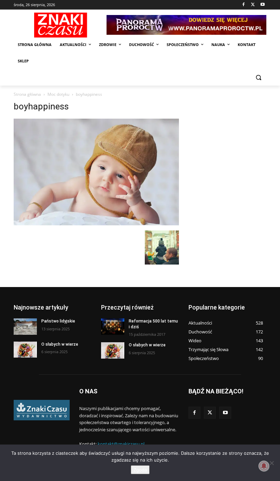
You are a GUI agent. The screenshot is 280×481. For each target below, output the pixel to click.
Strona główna (27, 94)
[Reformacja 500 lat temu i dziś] (112, 326)
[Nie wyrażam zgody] (271, 463)
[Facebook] (244, 5)
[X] (253, 5)
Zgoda (140, 469)
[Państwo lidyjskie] (25, 326)
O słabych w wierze (59, 344)
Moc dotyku (58, 94)
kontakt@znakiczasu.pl (121, 444)
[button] (258, 78)
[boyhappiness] (96, 223)
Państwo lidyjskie (58, 321)
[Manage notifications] (263, 466)
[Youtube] (262, 5)
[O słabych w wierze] (25, 350)
